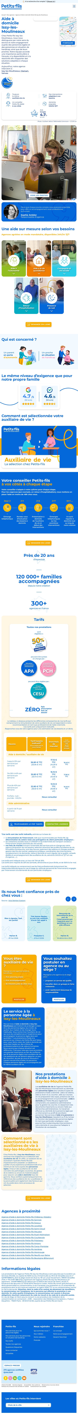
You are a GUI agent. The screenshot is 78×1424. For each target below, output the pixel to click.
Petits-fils (11, 1404)
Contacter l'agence (57, 901)
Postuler (19, 1077)
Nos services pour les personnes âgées (14, 1409)
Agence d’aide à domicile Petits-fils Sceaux (21, 1300)
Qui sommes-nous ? (42, 1408)
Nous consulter (49, 874)
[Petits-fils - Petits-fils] (12, 6)
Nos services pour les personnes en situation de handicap (18, 1414)
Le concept (57, 1408)
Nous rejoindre (42, 1404)
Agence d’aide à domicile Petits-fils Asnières (22, 1327)
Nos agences (10, 15)
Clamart (24, 71)
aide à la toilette (67, 1170)
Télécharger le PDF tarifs (28, 901)
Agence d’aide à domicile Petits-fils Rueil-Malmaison (26, 1312)
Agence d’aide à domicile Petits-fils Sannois (21, 1297)
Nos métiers (38, 1411)
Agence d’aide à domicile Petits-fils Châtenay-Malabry (26, 1294)
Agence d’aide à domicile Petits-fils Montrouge (23, 1330)
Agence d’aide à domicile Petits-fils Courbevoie (23, 1315)
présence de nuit (67, 1174)
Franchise (58, 1404)
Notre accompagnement (62, 1411)
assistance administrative (60, 1180)
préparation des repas (50, 1174)
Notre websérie (40, 1414)
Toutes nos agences (13, 1421)
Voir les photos (39, 273)
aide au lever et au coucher (46, 1172)
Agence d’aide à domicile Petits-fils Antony (21, 1321)
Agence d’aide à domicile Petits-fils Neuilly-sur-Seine (26, 1332)
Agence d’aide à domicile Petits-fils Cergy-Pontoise (25, 1324)
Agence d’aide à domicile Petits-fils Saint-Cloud (23, 1306)
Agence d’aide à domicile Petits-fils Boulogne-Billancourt (28, 1335)
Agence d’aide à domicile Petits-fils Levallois (22, 1303)
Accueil (4, 15)
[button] (5, 201)
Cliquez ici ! (51, 1)
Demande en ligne (40, 402)
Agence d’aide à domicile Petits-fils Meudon (22, 1309)
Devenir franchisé (60, 1414)
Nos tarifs (9, 1418)
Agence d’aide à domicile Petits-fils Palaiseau (22, 1318)
